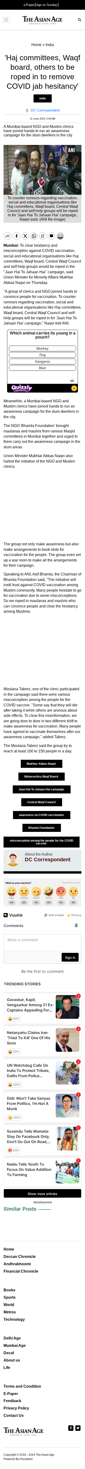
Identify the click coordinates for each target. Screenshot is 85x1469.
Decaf (9, 1353)
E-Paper (11, 1394)
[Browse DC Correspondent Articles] (13, 859)
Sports (10, 1297)
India (42, 98)
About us (12, 1360)
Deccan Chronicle (20, 1257)
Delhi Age (12, 1338)
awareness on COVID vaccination (41, 815)
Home (9, 1249)
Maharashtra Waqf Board (41, 776)
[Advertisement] (42, 505)
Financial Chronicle (21, 1271)
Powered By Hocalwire (18, 1459)
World (9, 1305)
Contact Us (14, 1415)
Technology (14, 1319)
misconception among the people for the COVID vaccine (41, 842)
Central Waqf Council (41, 802)
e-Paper (29, 5)
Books (9, 1290)
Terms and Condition (22, 1386)
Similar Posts (20, 1209)
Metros (10, 1312)
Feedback (12, 1401)
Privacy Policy (16, 1408)
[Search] (80, 20)
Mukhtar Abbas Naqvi (41, 763)
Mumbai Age (15, 1346)
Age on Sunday (46, 5)
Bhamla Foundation (41, 827)
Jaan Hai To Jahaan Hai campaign (42, 789)
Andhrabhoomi (17, 1264)
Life (7, 1368)
